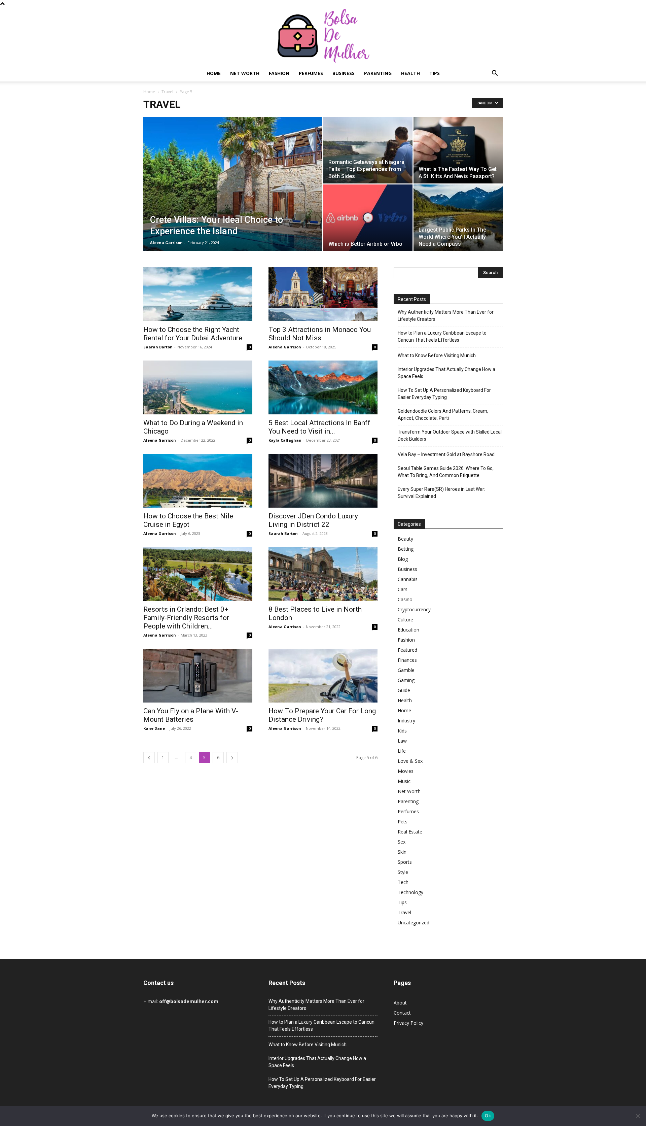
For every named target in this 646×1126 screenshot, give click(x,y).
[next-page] (232, 757)
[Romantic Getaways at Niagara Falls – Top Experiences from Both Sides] (367, 150)
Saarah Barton (158, 346)
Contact (402, 1013)
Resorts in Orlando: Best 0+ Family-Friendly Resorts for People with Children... (186, 617)
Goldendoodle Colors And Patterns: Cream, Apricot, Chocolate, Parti (443, 414)
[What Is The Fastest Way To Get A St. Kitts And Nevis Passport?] (458, 150)
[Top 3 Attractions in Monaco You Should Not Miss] (323, 294)
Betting (406, 549)
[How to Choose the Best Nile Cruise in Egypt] (197, 481)
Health (410, 73)
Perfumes (311, 73)
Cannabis (408, 579)
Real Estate (410, 831)
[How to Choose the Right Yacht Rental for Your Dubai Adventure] (197, 294)
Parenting (378, 73)
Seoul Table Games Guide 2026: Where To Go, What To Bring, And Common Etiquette (446, 472)
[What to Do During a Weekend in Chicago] (197, 387)
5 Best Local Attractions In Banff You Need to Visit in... (319, 427)
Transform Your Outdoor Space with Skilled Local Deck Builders (450, 435)
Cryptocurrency (414, 609)
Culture (405, 619)
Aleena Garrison (166, 242)
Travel (167, 92)
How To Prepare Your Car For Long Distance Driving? (322, 715)
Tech (403, 882)
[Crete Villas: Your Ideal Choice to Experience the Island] (232, 194)
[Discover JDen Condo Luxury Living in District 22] (323, 481)
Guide (404, 690)
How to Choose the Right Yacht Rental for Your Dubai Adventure (192, 334)
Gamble (406, 670)
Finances (407, 660)
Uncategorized (413, 922)
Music (404, 781)
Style (403, 872)
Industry (406, 720)
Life (402, 751)
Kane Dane (154, 728)
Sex (401, 842)
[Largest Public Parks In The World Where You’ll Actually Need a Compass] (458, 217)
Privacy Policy (408, 1023)
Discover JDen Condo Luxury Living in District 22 (313, 520)
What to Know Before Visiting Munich (437, 355)
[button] (495, 74)
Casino (405, 599)
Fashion (279, 73)
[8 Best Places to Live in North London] (323, 574)
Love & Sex (410, 761)
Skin (402, 852)
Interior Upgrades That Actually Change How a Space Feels (446, 373)
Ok (488, 1115)
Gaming (406, 680)
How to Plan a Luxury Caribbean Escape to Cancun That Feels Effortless (442, 336)
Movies (406, 771)
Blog (403, 559)
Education (408, 629)
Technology (410, 892)
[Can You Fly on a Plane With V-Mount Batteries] (197, 676)
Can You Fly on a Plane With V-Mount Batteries (190, 715)
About (400, 1002)
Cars (402, 589)
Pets (402, 821)
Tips (434, 73)
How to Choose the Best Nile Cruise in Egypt (188, 520)
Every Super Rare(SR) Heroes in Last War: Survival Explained (441, 492)
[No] (637, 1116)
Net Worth (244, 73)
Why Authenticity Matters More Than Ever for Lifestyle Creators (446, 315)
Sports (405, 862)
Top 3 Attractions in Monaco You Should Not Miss (319, 334)
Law (402, 741)
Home (214, 73)
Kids (402, 730)
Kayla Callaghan (284, 440)
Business (343, 73)
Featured (407, 650)
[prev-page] (149, 757)
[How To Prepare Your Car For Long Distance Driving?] (323, 676)
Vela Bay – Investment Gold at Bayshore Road (446, 454)
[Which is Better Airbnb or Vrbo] (367, 217)
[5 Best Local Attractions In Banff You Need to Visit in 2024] (323, 387)
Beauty (405, 539)
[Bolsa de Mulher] (323, 36)
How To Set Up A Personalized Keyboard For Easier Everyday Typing (444, 393)
